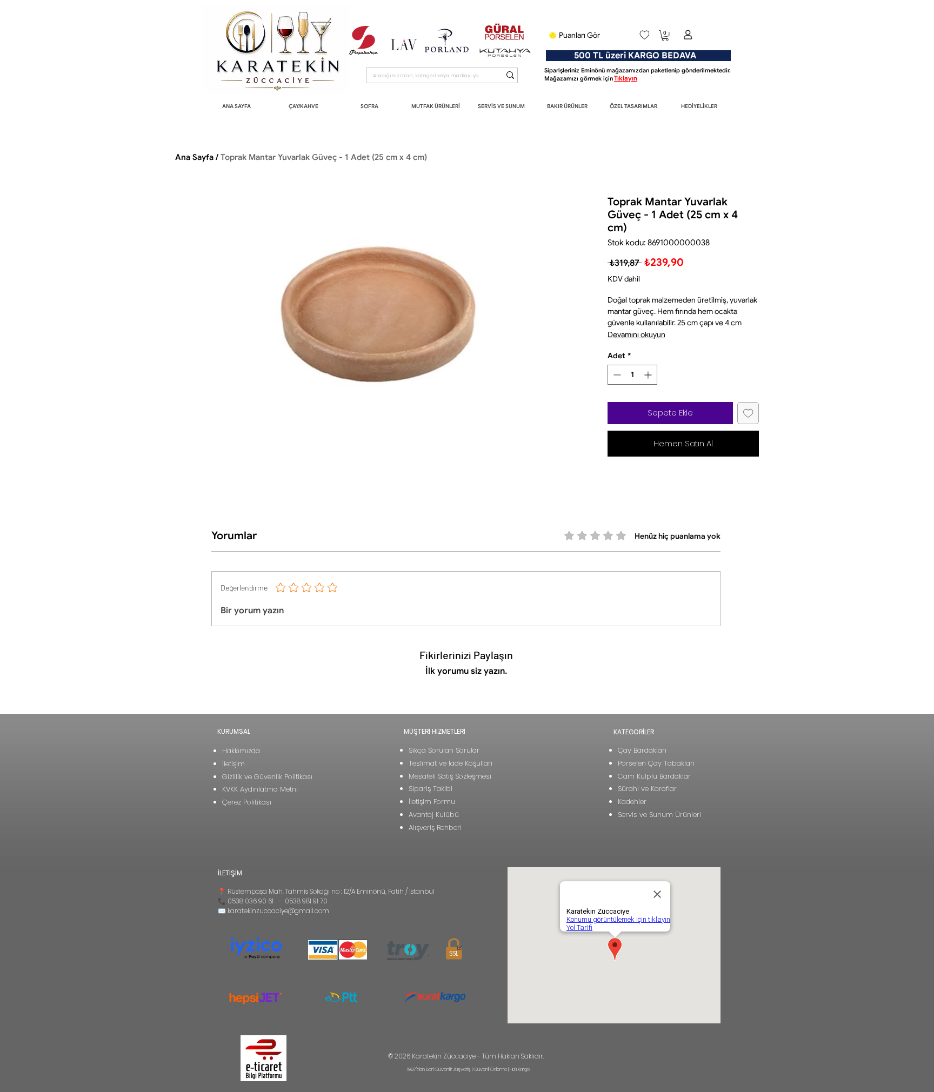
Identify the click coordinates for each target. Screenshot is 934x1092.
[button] (665, 35)
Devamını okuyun (636, 334)
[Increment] (649, 374)
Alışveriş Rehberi (435, 827)
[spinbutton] (632, 374)
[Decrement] (616, 374)
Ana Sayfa (194, 157)
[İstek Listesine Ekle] (748, 413)
